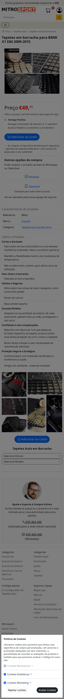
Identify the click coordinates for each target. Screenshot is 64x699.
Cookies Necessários (19, 665)
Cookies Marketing (18, 682)
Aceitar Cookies (47, 690)
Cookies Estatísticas (18, 674)
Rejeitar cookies (17, 690)
